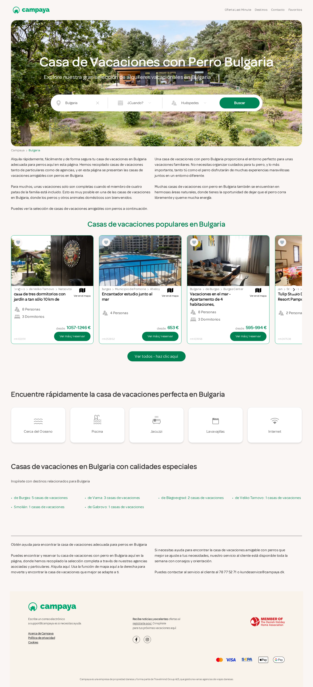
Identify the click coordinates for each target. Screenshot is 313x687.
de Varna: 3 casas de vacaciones (114, 498)
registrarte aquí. (142, 623)
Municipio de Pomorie (130, 289)
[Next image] (293, 289)
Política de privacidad (41, 638)
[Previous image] (19, 289)
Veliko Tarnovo (14, 289)
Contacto (278, 10)
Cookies (33, 642)
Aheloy (155, 289)
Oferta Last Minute (238, 10)
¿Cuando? (135, 103)
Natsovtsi (65, 289)
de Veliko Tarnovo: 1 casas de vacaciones (268, 498)
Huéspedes (190, 103)
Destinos (261, 10)
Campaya (18, 150)
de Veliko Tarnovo (41, 289)
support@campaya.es (44, 623)
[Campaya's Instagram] (147, 639)
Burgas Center (233, 289)
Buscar (239, 103)
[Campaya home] (30, 10)
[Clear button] (97, 103)
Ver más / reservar (72, 336)
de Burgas (104, 289)
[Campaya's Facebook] (136, 639)
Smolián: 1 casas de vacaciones (39, 507)
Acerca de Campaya (41, 633)
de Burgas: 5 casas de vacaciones (41, 498)
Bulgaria (34, 150)
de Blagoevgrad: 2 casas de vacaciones (192, 498)
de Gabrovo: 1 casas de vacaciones (116, 507)
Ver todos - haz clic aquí (156, 356)
